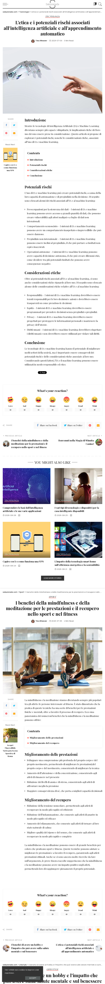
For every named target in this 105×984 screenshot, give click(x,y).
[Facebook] (6, 125)
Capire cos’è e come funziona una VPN (10, 167)
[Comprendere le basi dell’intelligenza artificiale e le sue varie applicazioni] (26, 486)
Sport (52, 597)
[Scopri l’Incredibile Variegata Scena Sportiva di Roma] (10, 735)
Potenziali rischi (38, 165)
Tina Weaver (41, 41)
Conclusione (36, 175)
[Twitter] (14, 125)
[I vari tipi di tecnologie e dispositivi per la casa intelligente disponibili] (78, 486)
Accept (32, 978)
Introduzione (36, 159)
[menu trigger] (6, 4)
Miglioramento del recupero (44, 743)
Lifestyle (52, 969)
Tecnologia (52, 16)
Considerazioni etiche (41, 170)
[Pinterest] (6, 133)
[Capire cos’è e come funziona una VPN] (10, 155)
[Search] (99, 4)
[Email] (14, 133)
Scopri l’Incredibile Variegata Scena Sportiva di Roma (10, 750)
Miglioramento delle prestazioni (46, 737)
